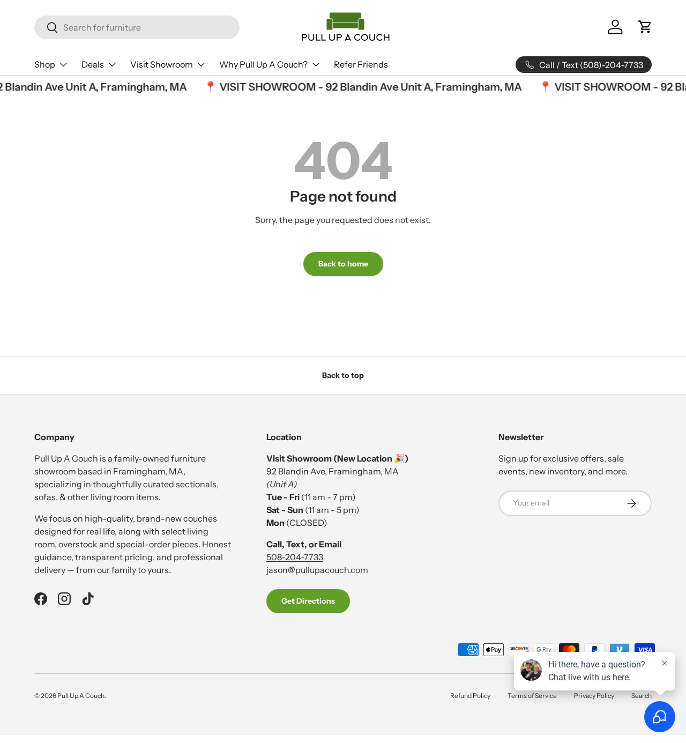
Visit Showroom (161, 64)
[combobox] (137, 27)
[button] (645, 27)
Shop (44, 64)
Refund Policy (470, 696)
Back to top (343, 375)
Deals (92, 64)
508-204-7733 (294, 557)
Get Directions (308, 601)
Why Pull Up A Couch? (263, 64)
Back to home (343, 264)
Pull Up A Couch (81, 696)
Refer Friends (361, 64)
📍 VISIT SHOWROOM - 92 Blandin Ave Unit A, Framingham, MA (360, 86)
